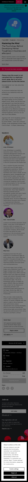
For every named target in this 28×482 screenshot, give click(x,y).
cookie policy (10, 464)
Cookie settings (14, 469)
